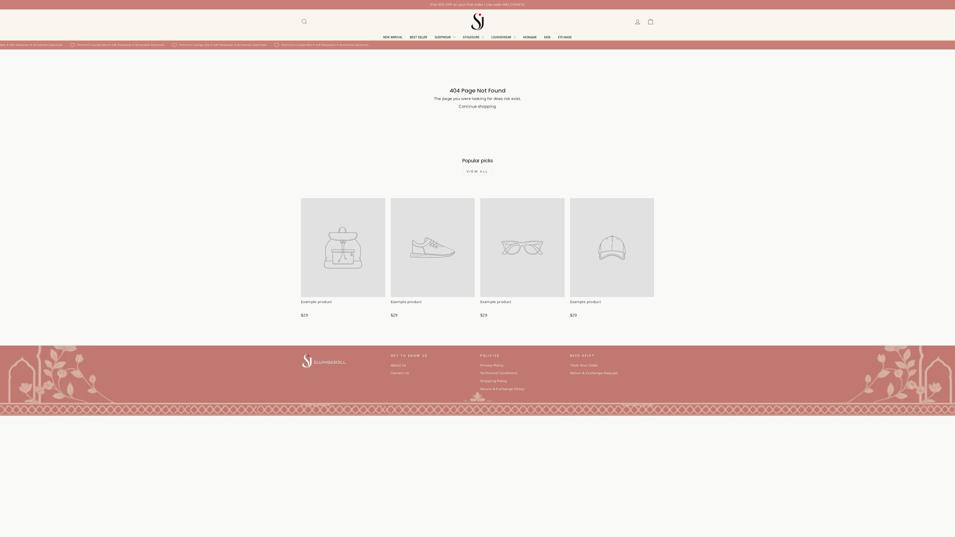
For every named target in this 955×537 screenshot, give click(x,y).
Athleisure (471, 37)
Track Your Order (584, 365)
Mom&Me (530, 37)
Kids (547, 37)
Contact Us (400, 373)
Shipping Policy (493, 381)
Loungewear (501, 37)
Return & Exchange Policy (502, 389)
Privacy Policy (492, 365)
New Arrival (392, 37)
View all (477, 171)
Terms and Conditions (499, 373)
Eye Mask (565, 37)
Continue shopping (477, 106)
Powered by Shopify (638, 405)
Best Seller (418, 37)
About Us (398, 365)
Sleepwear (443, 37)
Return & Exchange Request (594, 373)
